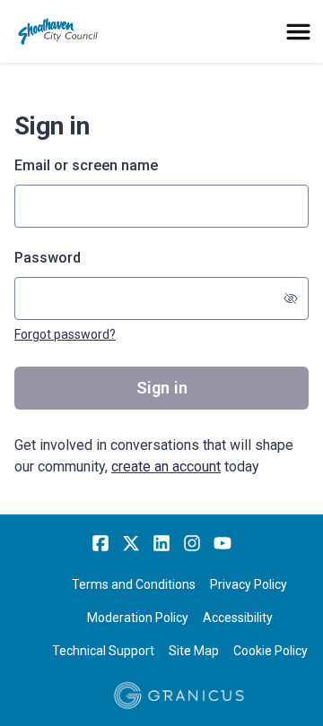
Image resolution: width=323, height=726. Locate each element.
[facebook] (100, 543)
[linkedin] (161, 543)
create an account (166, 466)
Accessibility (238, 617)
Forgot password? (65, 334)
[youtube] (222, 543)
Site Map (194, 651)
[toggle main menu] (298, 32)
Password (47, 257)
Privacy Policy (248, 584)
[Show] (291, 298)
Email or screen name (86, 165)
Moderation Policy (137, 617)
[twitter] (131, 543)
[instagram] (192, 543)
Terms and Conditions (134, 584)
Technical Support (103, 651)
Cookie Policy (270, 651)
